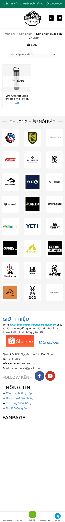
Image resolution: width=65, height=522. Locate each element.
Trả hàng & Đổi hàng (19, 403)
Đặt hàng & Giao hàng (19, 398)
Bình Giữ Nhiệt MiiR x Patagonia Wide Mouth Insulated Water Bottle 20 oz (16, 97)
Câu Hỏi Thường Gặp (19, 393)
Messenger (45, 520)
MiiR (16, 103)
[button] (4, 18)
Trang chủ (9, 33)
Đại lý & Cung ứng (17, 408)
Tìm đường (7, 520)
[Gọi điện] (32, 515)
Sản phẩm (25, 33)
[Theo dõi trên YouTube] (50, 376)
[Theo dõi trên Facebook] (39, 376)
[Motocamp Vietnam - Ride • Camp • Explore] (32, 18)
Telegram (58, 520)
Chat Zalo (20, 520)
